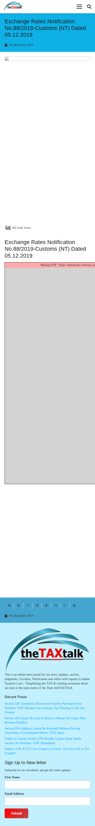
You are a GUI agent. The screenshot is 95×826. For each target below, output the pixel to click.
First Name (12, 777)
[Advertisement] (47, 171)
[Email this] (9, 605)
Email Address (14, 793)
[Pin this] (46, 605)
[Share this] (18, 605)
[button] (79, 6)
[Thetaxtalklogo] (13, 7)
